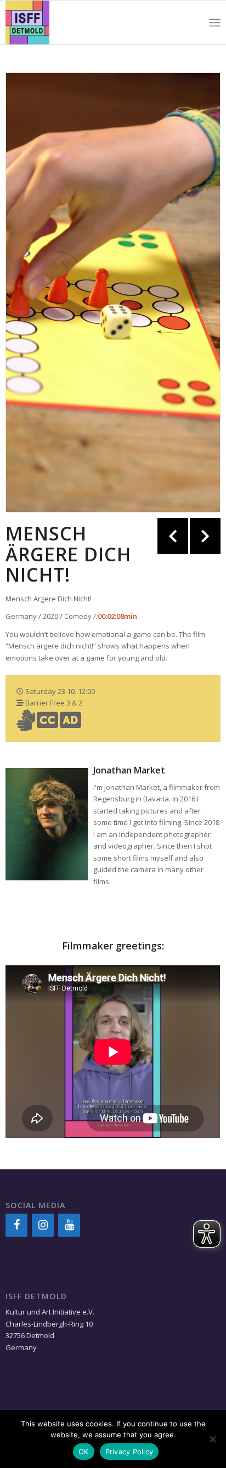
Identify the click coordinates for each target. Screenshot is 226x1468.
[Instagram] (43, 1225)
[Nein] (212, 1438)
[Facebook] (16, 1225)
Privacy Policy (129, 1451)
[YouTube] (69, 1225)
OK (83, 1451)
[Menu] (215, 22)
